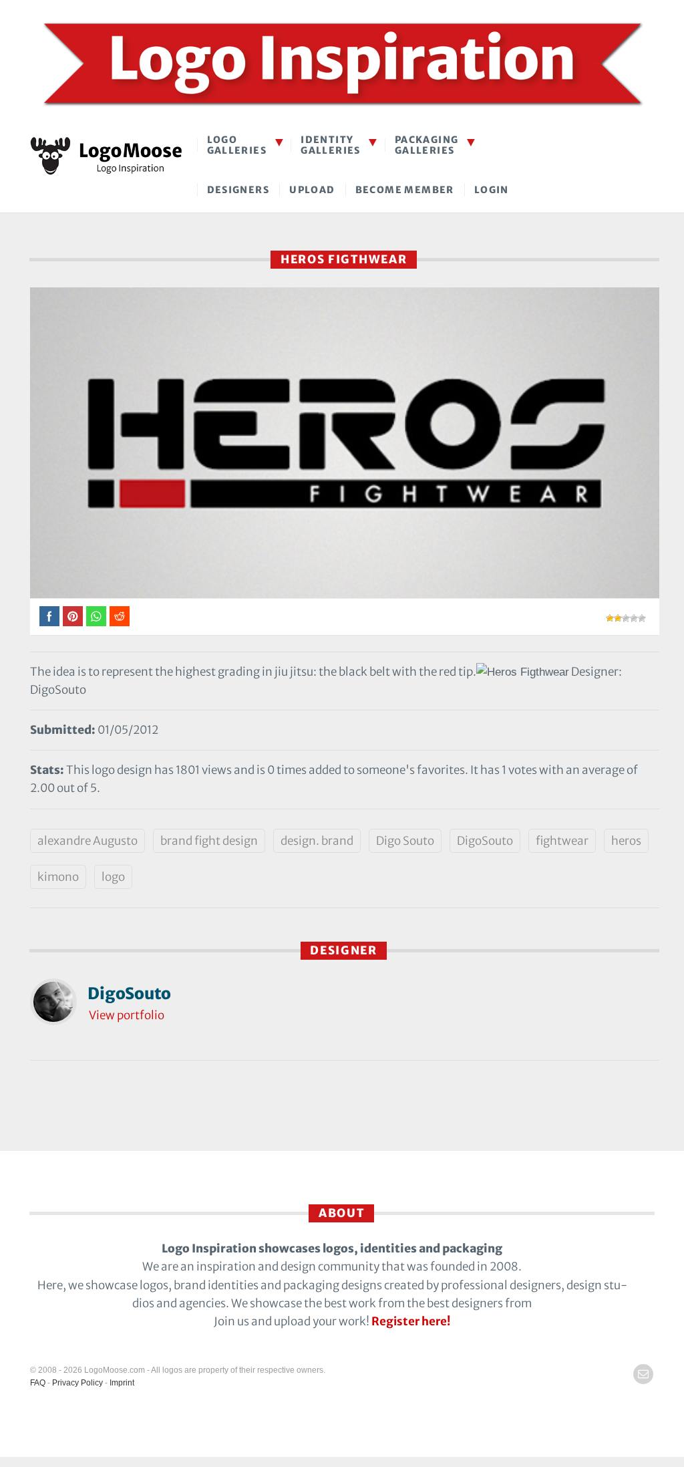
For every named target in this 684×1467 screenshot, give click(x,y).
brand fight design (209, 840)
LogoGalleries (237, 145)
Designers (238, 190)
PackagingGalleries (427, 145)
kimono (58, 877)
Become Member (404, 190)
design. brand (317, 840)
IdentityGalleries (331, 145)
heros (626, 840)
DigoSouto (485, 840)
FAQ (37, 1382)
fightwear (562, 840)
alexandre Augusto (87, 840)
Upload (312, 190)
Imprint (122, 1382)
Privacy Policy (77, 1382)
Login (491, 190)
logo (113, 877)
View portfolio (126, 1015)
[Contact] (643, 1374)
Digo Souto (405, 840)
